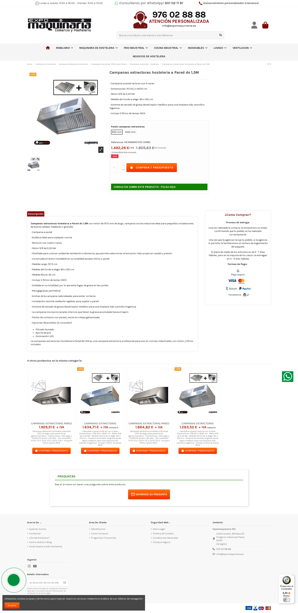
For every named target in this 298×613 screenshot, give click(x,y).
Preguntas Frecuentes (103, 537)
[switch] (286, 600)
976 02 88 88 (223, 549)
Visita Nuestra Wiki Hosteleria (45, 546)
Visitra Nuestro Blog (40, 542)
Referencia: (117, 142)
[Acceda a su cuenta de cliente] (254, 25)
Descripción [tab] (35, 213)
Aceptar (12, 605)
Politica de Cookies (163, 533)
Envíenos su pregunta (151, 494)
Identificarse (98, 529)
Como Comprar (99, 533)
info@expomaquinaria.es (230, 554)
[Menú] (292, 576)
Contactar (35, 533)
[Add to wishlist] (46, 418)
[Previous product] (268, 64)
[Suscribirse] (64, 582)
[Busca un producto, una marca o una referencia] (220, 35)
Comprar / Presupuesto (154, 167)
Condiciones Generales (165, 537)
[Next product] (270, 64)
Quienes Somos (37, 529)
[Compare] (51, 418)
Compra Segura (161, 542)
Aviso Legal (159, 529)
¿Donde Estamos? (39, 537)
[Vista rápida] (56, 418)
